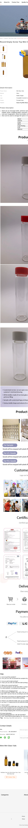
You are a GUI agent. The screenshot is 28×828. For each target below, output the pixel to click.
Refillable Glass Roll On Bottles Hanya (10, 772)
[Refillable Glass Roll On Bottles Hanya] (10, 760)
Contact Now (11, 777)
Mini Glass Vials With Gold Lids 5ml (12, 718)
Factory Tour (15, 2)
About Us (6, 2)
